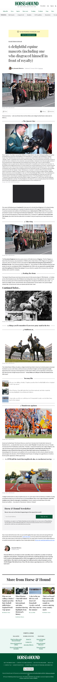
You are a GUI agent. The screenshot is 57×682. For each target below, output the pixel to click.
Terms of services (22, 521)
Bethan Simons (20, 617)
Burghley (29, 15)
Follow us (44, 111)
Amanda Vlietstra (19, 68)
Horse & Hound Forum (41, 648)
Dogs (47, 11)
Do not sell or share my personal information (38, 665)
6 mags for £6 (21, 15)
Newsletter (47, 15)
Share (6, 111)
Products (40, 11)
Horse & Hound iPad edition (16, 644)
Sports (18, 11)
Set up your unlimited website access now (44, 540)
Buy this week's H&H (9, 662)
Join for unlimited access (28, 35)
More (52, 11)
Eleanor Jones (7, 612)
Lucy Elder (33, 612)
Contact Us (28, 642)
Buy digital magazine (40, 662)
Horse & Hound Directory (41, 644)
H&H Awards (11, 15)
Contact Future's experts (24, 662)
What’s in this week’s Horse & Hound (16, 640)
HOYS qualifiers (38, 15)
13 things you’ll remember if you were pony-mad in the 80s (28, 325)
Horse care (25, 11)
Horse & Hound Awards (41, 640)
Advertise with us (18, 665)
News (12, 11)
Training (33, 11)
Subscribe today (26, 536)
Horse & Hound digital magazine (16, 648)
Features (41, 68)
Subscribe (5, 11)
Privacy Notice (48, 521)
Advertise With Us (28, 645)
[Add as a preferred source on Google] (28, 669)
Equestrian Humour (15, 41)
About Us (28, 639)
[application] (28, 194)
